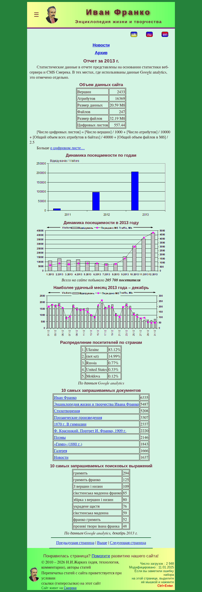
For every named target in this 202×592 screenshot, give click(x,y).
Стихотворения (67, 410)
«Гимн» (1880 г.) (68, 443)
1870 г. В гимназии (70, 423)
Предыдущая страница (75, 542)
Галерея (60, 450)
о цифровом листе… (67, 147)
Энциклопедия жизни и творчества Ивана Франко (96, 404)
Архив (101, 52)
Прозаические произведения (78, 417)
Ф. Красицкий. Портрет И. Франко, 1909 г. (90, 430)
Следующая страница (128, 542)
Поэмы (60, 437)
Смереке (70, 588)
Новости (101, 45)
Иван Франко (65, 397)
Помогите (101, 555)
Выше (102, 542)
